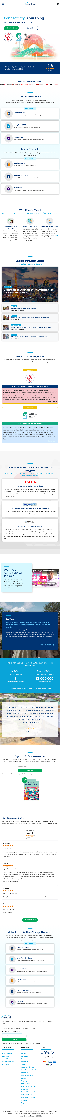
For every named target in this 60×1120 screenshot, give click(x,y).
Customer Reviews (27, 1059)
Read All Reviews (30, 919)
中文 (22, 1105)
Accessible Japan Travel (28, 1070)
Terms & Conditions (27, 1075)
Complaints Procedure (28, 1097)
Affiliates (24, 1100)
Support (23, 1064)
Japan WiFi (5, 1059)
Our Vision (30, 28)
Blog (22, 1103)
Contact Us (24, 1072)
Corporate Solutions (27, 1067)
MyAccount (24, 1061)
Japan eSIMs (5, 1056)
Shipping (24, 1081)
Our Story (24, 1053)
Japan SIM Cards (7, 1053)
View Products (11, 28)
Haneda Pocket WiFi (8, 1061)
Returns (23, 1078)
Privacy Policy (25, 1083)
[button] (58, 4)
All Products (5, 1064)
